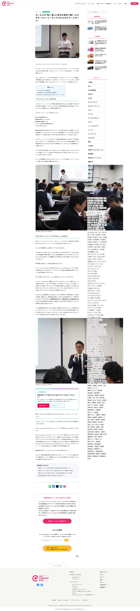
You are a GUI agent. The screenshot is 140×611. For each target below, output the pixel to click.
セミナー (120, 3)
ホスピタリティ (91, 337)
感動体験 (97, 395)
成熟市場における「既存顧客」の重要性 (46, 92)
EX (96, 220)
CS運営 (89, 208)
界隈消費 (101, 407)
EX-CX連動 (90, 222)
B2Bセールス (90, 200)
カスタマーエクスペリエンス (93, 278)
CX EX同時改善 (102, 208)
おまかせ (94, 259)
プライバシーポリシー (75, 600)
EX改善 (100, 222)
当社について (100, 3)
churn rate (90, 203)
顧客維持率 (103, 453)
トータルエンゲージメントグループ (95, 320)
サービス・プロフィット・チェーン (94, 295)
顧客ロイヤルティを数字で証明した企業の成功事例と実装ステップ (54, 468)
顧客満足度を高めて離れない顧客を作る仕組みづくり (51, 475)
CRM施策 (90, 205)
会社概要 (54, 600)
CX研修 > (74, 593)
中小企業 (96, 361)
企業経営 (90, 371)
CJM (95, 203)
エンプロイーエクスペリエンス (94, 276)
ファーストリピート (102, 332)
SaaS (89, 249)
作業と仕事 (90, 373)
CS (93, 205)
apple (101, 198)
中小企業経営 (91, 363)
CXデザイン (98, 213)
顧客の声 (100, 436)
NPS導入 (104, 234)
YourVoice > (75, 586)
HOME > (72, 572)
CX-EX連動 (96, 210)
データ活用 (98, 317)
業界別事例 (90, 407)
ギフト (89, 285)
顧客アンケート (91, 439)
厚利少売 (95, 378)
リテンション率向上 (98, 344)
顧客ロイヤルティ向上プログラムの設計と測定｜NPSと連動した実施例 (55, 470)
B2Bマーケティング (99, 200)
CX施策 (100, 217)
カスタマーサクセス (92, 281)
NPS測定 (90, 242)
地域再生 (100, 378)
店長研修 (100, 385)
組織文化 (90, 162)
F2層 (89, 225)
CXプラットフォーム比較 (93, 215)
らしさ (99, 261)
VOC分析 (102, 254)
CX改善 (89, 217)
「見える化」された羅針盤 (43, 90)
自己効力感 (100, 422)
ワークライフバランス (92, 358)
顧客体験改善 (98, 444)
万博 (99, 358)
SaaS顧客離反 (91, 251)
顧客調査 (90, 456)
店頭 (104, 385)
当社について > (104, 572)
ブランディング (98, 334)
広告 (89, 383)
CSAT (97, 205)
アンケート (104, 261)
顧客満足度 (91, 185)
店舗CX (92, 383)
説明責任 (93, 427)
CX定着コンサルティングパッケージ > (79, 589)
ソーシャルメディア (93, 126)
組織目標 (95, 417)
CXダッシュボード (91, 213)
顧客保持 (97, 446)
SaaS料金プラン (95, 249)
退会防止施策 (91, 431)
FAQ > (102, 582)
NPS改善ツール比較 (97, 237)
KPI (98, 227)
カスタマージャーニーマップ (93, 283)
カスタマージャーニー (94, 106)
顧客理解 (98, 453)
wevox (94, 256)
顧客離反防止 (96, 456)
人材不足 (90, 366)
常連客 (103, 380)
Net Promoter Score (92, 232)
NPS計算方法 (91, 244)
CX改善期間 (94, 217)
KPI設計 (89, 230)
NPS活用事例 (96, 239)
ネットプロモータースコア (93, 322)
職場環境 (95, 422)
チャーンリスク (100, 305)
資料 (125, 3)
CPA (98, 203)
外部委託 (95, 380)
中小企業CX (102, 361)
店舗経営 (90, 385)
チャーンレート (91, 307)
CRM (102, 203)
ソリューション (91, 3)
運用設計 (103, 431)
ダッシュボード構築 (92, 305)
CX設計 (105, 217)
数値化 (89, 402)
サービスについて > (76, 578)
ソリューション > (74, 582)
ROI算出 (103, 247)
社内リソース (90, 412)
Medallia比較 (99, 230)
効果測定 (90, 378)
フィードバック (91, 334)
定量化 (99, 380)
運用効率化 (97, 431)
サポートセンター (91, 290)
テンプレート (90, 312)
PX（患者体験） (92, 90)
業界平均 (96, 407)
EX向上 (95, 222)
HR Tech (90, 227)
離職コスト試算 (103, 434)
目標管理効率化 (91, 410)
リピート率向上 (91, 351)
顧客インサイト (98, 439)
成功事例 (90, 397)
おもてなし (100, 259)
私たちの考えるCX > (76, 577)
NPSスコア (104, 232)
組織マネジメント (91, 414)
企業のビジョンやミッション (96, 150)
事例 (89, 142)
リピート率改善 (98, 351)
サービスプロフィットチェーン (94, 293)
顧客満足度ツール (98, 449)
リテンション (90, 344)
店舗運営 (95, 385)
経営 (89, 166)
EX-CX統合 (101, 220)
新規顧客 (94, 402)
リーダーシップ (91, 354)
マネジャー (90, 339)
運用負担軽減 (91, 434)
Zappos (89, 259)
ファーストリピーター (92, 332)
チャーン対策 (98, 307)
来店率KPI (96, 405)
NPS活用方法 (103, 239)
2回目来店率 (90, 198)
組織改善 (103, 414)
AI (94, 198)
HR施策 (94, 227)
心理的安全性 (91, 395)
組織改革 (90, 417)
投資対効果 (101, 397)
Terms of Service (85, 605)
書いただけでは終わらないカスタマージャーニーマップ (50, 94)
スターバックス (98, 300)
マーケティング (92, 134)
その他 (90, 98)
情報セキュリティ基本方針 (63, 600)
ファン (101, 327)
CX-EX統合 (90, 210)
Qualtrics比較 (97, 247)
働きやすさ (95, 376)
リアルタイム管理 (102, 341)
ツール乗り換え (91, 310)
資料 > (102, 579)
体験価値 (90, 154)
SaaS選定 (102, 249)
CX (97, 208)
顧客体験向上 (91, 444)
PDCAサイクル (103, 244)
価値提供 (103, 373)
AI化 (98, 198)
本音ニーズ (90, 405)
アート (96, 264)
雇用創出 (97, 434)
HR (105, 225)
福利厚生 (96, 412)
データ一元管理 (91, 317)
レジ (96, 354)
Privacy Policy (75, 605)
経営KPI (92, 419)
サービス (90, 114)
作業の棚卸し (96, 373)
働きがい (89, 376)
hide (52, 87)
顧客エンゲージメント (94, 178)
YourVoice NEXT (101, 256)
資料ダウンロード (57, 405)
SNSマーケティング (92, 254)
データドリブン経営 (99, 315)
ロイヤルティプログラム (99, 356)
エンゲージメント (93, 102)
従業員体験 (99, 390)
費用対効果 (90, 429)
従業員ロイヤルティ (92, 390)
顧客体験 (90, 181)
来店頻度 (101, 405)
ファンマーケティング (101, 329)
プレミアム (104, 334)
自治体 (89, 424)
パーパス (97, 327)
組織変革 (98, 414)
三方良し (103, 358)
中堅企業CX (90, 361)
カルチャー (103, 283)
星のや (103, 402)
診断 (89, 427)
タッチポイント (96, 303)
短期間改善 (98, 410)
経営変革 (90, 170)
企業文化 (95, 368)
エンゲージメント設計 (92, 273)
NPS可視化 (98, 234)
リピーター (90, 346)
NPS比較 (90, 239)
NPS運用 (97, 244)
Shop (96, 251)
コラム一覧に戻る (57, 565)
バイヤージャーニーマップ (93, 324)
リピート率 (97, 349)
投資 (97, 397)
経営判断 (98, 419)
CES (105, 200)
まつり (95, 261)
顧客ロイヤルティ (91, 441)
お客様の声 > (104, 584)
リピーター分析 (96, 346)
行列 (93, 424)
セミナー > (103, 577)
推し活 (94, 400)
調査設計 (98, 427)
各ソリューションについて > (77, 584)
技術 (94, 397)
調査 (89, 173)
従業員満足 (90, 393)
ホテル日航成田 (98, 337)
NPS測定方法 (104, 242)
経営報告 (103, 419)
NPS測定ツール (96, 242)
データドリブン (91, 315)
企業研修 (100, 368)
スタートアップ (91, 300)
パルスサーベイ (103, 324)
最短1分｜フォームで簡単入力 (57, 521)
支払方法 (99, 400)
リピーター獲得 (91, 349)
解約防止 (102, 424)
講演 (102, 427)
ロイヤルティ (91, 138)
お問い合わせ (43, 405)
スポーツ (104, 300)
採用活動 (90, 400)
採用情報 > (103, 587)
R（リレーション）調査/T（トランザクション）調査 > (82, 591)
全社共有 (100, 376)
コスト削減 (99, 285)
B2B (105, 198)
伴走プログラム (96, 371)
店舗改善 (104, 383)
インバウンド (90, 266)
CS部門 (94, 208)
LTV (93, 230)
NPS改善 (90, 237)
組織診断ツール (101, 417)
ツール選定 (97, 310)
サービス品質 (90, 298)
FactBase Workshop (96, 225)
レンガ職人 (100, 354)
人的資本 (90, 146)
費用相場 (96, 429)
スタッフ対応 (97, 298)
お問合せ (134, 3)
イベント (101, 264)
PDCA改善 (90, 247)
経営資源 (90, 422)
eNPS (89, 220)
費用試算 (101, 429)
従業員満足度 (97, 393)
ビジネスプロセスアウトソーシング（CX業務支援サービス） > (84, 594)
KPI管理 (102, 227)
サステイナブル (96, 288)
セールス (89, 303)
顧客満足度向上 (91, 451)
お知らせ (90, 94)
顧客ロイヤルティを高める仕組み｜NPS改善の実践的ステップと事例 (55, 473)
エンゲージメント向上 (92, 271)
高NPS (89, 458)
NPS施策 (105, 237)
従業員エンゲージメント (94, 158)
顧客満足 (102, 446)
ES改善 (93, 220)
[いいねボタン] (77, 556)
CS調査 (90, 82)
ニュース (90, 130)
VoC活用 (90, 256)
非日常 (95, 436)
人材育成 (95, 366)
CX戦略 (100, 215)
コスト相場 (90, 288)
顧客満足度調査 (91, 453)
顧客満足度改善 (99, 451)
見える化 (97, 424)
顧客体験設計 (91, 446)
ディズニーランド (97, 312)
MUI (104, 230)
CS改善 (101, 205)
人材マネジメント (98, 363)
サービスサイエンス (93, 118)
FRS (103, 225)
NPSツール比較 (91, 234)
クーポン (93, 285)
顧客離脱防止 (103, 456)
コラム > (102, 574)
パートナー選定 (91, 327)
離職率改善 (90, 436)
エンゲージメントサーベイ (93, 269)
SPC (98, 254)
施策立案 (99, 402)
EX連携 (104, 222)
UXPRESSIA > (75, 587)
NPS (89, 86)
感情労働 (102, 395)
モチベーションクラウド (92, 341)
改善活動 (104, 400)
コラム (115, 3)
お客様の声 (108, 3)
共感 (105, 376)
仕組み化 (90, 368)
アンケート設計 (91, 264)
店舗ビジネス (98, 383)
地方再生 (90, 380)
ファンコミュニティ (91, 329)
